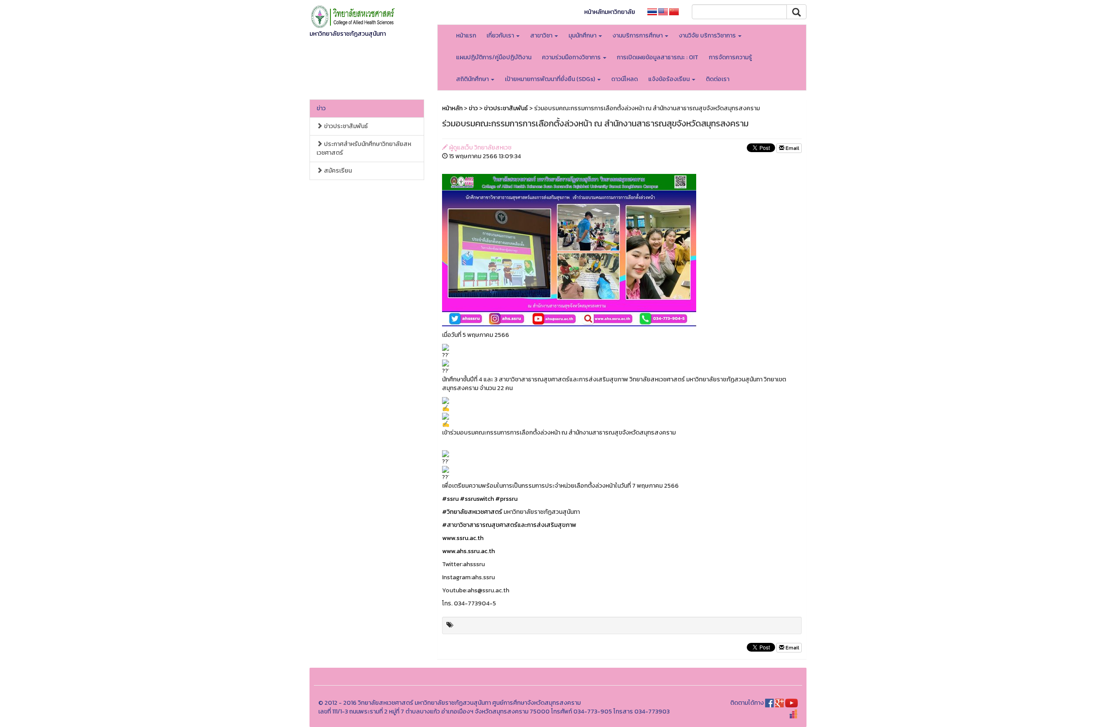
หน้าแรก (466, 35)
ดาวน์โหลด (624, 79)
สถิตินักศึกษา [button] (473, 79)
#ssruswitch (477, 498)
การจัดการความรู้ (730, 57)
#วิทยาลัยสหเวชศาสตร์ (472, 511)
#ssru (450, 498)
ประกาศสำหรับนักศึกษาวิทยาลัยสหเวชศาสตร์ (363, 148)
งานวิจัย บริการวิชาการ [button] (708, 35)
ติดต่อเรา (717, 79)
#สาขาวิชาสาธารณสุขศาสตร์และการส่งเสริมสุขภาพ (509, 525)
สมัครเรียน (337, 170)
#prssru (506, 498)
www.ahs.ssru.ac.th (468, 551)
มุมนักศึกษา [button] (583, 35)
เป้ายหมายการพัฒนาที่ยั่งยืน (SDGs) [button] (550, 79)
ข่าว (321, 108)
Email (791, 148)
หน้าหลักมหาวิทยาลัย (609, 12)
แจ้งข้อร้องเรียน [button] (669, 79)
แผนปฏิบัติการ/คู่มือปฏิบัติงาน (493, 57)
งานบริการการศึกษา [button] (638, 35)
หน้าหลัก (452, 108)
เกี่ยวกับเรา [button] (501, 35)
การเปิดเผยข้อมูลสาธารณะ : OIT (657, 57)
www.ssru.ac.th (462, 538)
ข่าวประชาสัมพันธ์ (345, 126)
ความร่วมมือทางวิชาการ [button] (572, 57)
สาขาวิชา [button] (542, 35)
